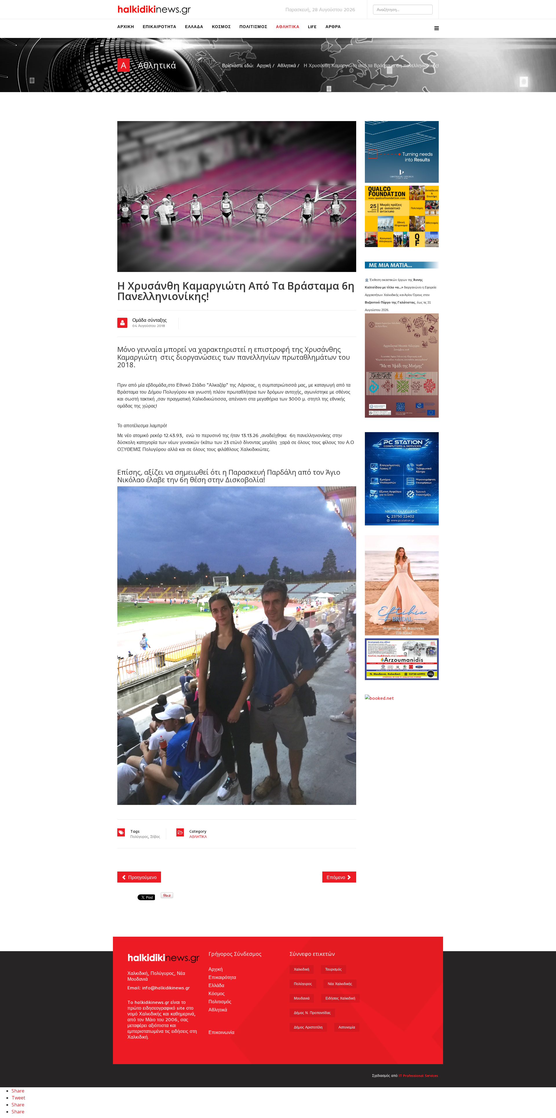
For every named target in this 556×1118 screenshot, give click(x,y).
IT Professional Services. (419, 1075)
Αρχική (125, 26)
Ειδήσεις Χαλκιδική (340, 998)
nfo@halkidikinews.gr (166, 988)
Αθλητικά (287, 26)
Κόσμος (221, 26)
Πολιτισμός (253, 26)
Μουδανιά (302, 998)
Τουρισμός (333, 969)
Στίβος (155, 836)
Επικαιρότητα (159, 26)
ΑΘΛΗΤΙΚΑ (198, 836)
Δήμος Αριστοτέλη (308, 1027)
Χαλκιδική (301, 969)
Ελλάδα (194, 26)
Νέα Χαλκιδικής (340, 984)
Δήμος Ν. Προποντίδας (312, 1013)
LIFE (312, 26)
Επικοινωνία (221, 1032)
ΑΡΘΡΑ (333, 26)
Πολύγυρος (139, 836)
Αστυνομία (347, 1027)
